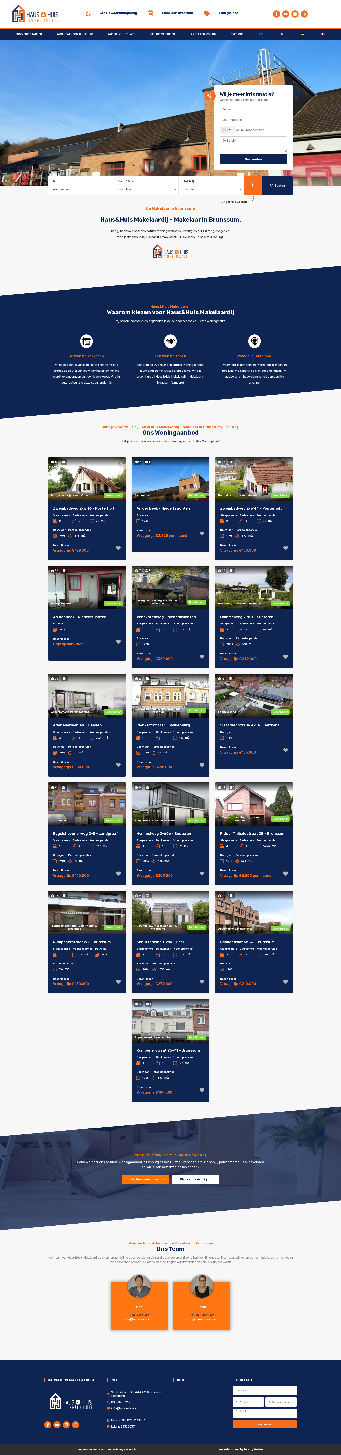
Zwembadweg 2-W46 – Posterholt (83, 508)
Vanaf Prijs (126, 181)
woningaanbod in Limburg (175, 231)
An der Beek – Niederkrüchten (163, 508)
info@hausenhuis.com (139, 1319)
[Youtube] (285, 14)
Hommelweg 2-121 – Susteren (247, 617)
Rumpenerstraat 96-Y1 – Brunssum (168, 1050)
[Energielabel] (207, 13)
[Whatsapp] (304, 14)
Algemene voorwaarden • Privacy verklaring (108, 1449)
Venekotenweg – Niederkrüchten (166, 617)
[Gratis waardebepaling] (89, 13)
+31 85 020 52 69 (202, 1315)
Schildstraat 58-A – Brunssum (247, 942)
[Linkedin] (295, 14)
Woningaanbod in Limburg (75, 34)
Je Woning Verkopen (86, 356)
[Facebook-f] (276, 14)
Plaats (57, 181)
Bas (139, 1307)
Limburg (216, 237)
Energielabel (229, 13)
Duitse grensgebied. (216, 231)
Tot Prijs (189, 181)
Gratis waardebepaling (118, 13)
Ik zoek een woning (203, 34)
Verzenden (253, 159)
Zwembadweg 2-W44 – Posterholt (251, 508)
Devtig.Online (253, 1449)
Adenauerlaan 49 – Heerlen (77, 725)
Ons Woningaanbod (28, 34)
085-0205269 (139, 1315)
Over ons (237, 34)
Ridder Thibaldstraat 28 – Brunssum (253, 833)
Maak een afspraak (177, 13)
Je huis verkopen (162, 34)
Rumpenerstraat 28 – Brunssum (82, 942)
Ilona (202, 1307)
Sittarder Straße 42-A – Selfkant (249, 725)
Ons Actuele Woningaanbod (145, 1179)
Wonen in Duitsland (121, 34)
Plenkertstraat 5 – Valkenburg (163, 725)
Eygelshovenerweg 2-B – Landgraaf (85, 833)
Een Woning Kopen (170, 356)
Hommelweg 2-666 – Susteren (164, 833)
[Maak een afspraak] (150, 13)
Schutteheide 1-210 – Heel (160, 942)
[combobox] (227, 130)
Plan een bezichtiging (195, 1179)
